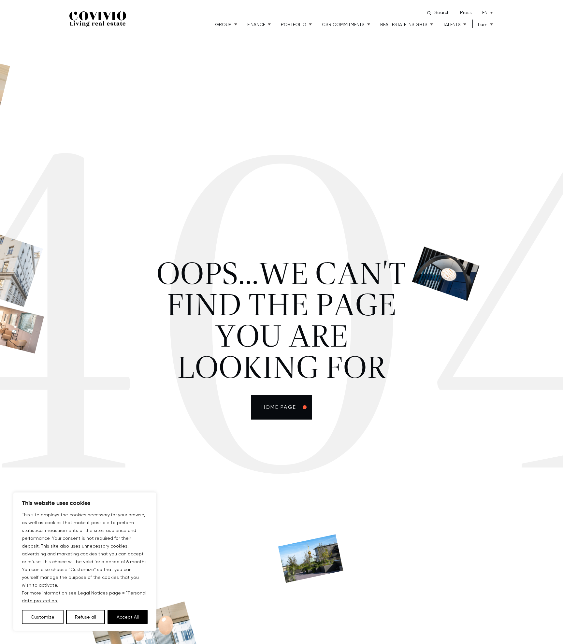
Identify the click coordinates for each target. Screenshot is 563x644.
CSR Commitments (343, 24)
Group (223, 24)
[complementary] (84, 561)
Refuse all (85, 617)
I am (482, 24)
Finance (256, 24)
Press (466, 12)
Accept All (128, 617)
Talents (452, 24)
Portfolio (293, 24)
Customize (42, 617)
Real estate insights (403, 24)
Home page (279, 407)
